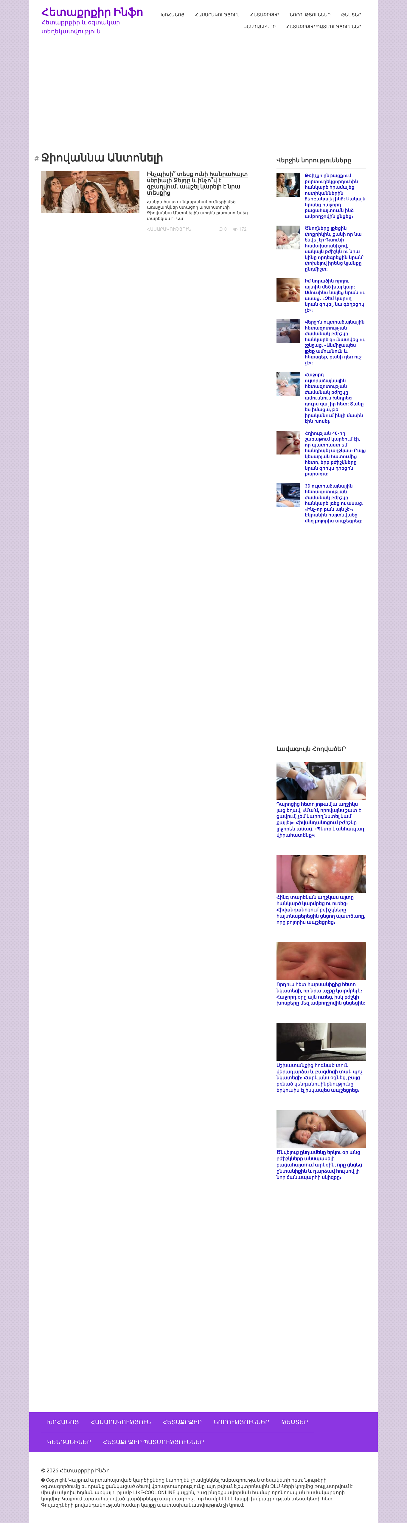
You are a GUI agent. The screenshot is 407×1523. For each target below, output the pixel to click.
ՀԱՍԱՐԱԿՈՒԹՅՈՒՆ (217, 15)
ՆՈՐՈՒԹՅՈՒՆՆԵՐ (310, 15)
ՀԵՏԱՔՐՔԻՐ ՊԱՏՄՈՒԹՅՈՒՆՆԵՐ (323, 26)
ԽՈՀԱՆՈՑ (172, 15)
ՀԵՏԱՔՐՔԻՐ (264, 15)
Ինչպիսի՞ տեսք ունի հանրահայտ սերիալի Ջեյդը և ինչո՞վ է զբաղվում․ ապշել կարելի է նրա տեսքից (197, 183)
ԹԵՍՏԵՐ (351, 15)
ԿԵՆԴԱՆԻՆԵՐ (259, 26)
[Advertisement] (203, 92)
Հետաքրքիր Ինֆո (92, 11)
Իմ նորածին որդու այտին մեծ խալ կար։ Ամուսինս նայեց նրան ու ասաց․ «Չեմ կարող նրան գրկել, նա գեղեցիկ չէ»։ (335, 295)
